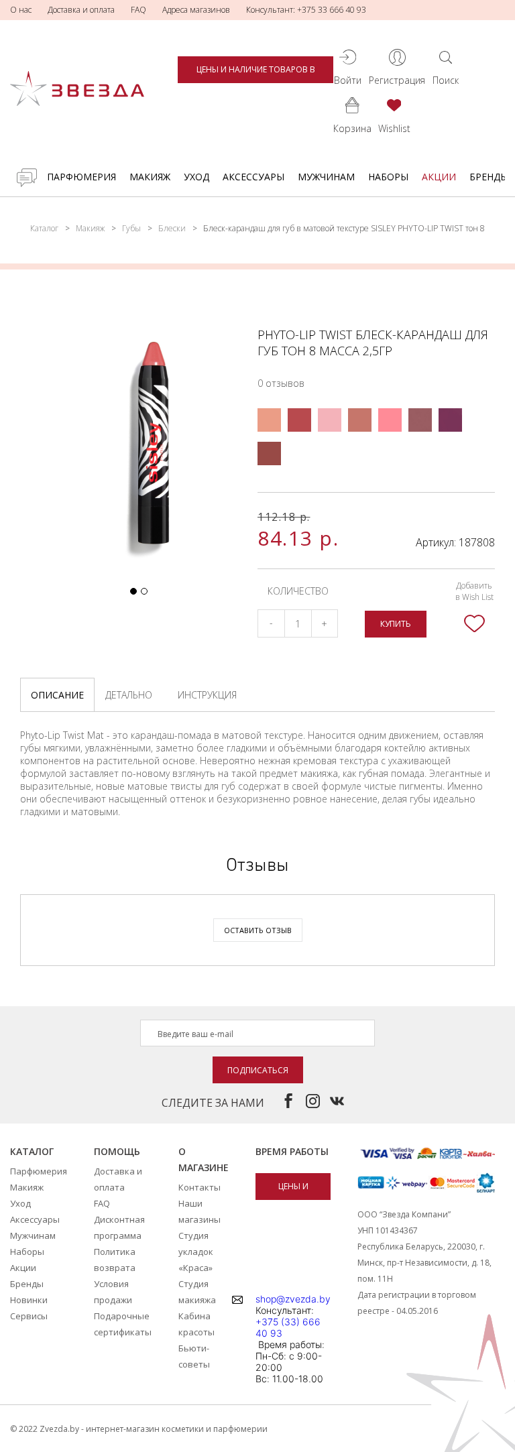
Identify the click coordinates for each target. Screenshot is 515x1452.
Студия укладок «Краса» (195, 1251)
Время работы (292, 1151)
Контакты (199, 1187)
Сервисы (29, 1316)
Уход (196, 176)
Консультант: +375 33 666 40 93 (306, 9)
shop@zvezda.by (293, 1299)
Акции (439, 176)
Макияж (149, 176)
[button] (133, 591)
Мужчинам (326, 176)
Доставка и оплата (81, 9)
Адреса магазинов (196, 9)
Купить (395, 623)
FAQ (138, 9)
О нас (21, 9)
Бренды (488, 176)
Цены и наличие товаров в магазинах (255, 73)
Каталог (44, 228)
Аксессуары (253, 176)
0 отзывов (281, 383)
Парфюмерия (81, 176)
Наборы (388, 176)
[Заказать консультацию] (27, 178)
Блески (172, 228)
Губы (131, 228)
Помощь (117, 1151)
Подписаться (257, 1070)
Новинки (29, 1300)
